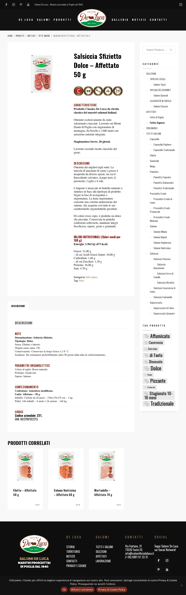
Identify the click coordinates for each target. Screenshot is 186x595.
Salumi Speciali (160, 95)
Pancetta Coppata (162, 177)
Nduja (152, 166)
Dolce (81, 280)
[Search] (171, 50)
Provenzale (151, 387)
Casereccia (156, 342)
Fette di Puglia (157, 117)
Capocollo (154, 139)
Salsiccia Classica (161, 259)
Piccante (157, 381)
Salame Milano (160, 231)
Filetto (153, 155)
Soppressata (156, 302)
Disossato (155, 361)
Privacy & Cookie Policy (111, 589)
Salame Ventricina (161, 248)
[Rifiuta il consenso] (181, 585)
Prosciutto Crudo (158, 193)
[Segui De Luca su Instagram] (167, 560)
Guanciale (154, 161)
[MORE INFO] (37, 505)
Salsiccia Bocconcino (159, 266)
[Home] (34, 544)
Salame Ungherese (162, 242)
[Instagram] (13, 4)
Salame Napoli (160, 237)
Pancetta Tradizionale (163, 188)
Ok (64, 589)
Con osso (152, 349)
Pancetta (154, 172)
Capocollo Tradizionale (164, 150)
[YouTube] (28, 4)
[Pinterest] (21, 4)
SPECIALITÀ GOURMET (160, 90)
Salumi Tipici (159, 84)
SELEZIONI (151, 73)
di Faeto (156, 355)
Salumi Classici (160, 106)
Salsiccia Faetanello (162, 297)
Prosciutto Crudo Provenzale (160, 209)
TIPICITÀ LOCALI (157, 79)
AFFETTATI (151, 112)
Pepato (149, 374)
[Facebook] (6, 4)
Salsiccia (154, 253)
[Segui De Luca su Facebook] (158, 560)
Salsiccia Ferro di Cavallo (163, 275)
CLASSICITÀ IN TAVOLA (160, 101)
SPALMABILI (151, 128)
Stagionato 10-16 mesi (158, 395)
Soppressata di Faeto (163, 308)
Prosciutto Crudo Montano (160, 219)
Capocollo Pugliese (162, 144)
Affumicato (160, 336)
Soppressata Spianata (164, 313)
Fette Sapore (92, 277)
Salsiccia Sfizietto (165, 282)
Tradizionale (162, 404)
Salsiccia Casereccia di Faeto (162, 289)
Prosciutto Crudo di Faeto (161, 200)
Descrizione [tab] (18, 306)
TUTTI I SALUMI (153, 133)
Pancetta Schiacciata (163, 182)
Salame (153, 226)
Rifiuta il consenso (82, 589)
